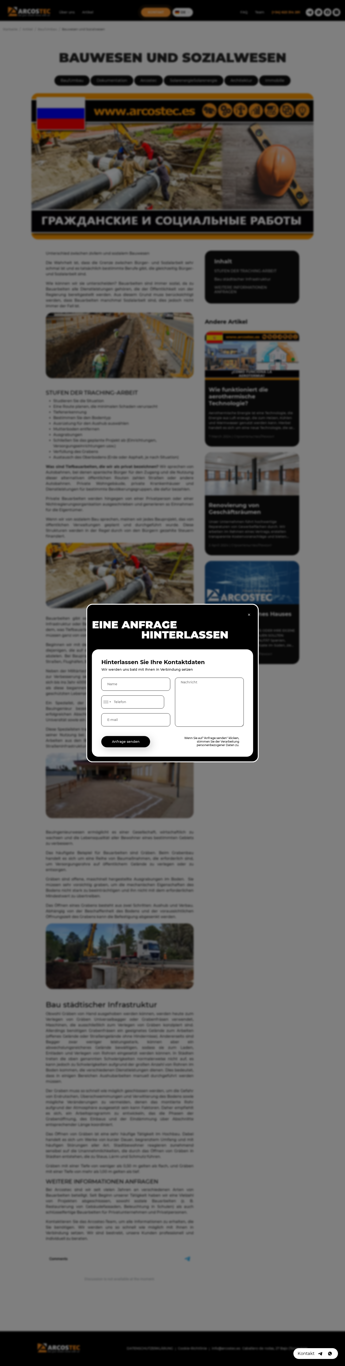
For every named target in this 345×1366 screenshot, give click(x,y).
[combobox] (107, 702)
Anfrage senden (126, 741)
